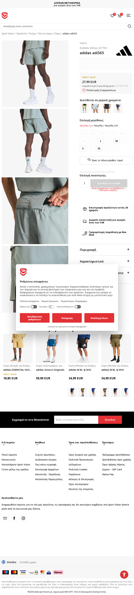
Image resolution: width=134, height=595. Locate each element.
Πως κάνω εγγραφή (45, 464)
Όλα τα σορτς (45, 33)
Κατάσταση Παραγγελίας (49, 479)
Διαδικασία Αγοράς (46, 459)
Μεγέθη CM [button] (111, 125)
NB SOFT (69, 591)
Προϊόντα (21, 33)
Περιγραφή (88, 250)
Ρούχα (32, 33)
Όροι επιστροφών (79, 484)
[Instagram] (23, 518)
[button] (67, 26)
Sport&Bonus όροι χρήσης (116, 459)
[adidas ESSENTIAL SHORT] (18, 348)
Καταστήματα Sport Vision (16, 464)
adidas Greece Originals (50, 369)
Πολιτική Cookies (78, 469)
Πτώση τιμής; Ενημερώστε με (101, 90)
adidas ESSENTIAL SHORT (18, 369)
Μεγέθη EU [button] (86, 125)
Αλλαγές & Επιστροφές (81, 479)
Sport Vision (8, 33)
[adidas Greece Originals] (50, 348)
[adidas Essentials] (93, 392)
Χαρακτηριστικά (92, 261)
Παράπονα (74, 474)
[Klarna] (58, 572)
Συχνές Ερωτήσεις (45, 454)
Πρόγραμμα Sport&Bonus (116, 454)
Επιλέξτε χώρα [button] (28, 562)
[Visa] (49, 572)
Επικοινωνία (9, 459)
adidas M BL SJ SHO (80, 369)
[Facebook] (14, 518)
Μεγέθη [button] (98, 125)
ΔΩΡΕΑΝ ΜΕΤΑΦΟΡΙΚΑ (67, 3)
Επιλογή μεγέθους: (92, 120)
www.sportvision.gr (43, 591)
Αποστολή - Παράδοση (47, 474)
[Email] (5, 518)
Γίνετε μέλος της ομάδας (15, 469)
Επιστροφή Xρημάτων (47, 469)
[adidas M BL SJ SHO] (83, 348)
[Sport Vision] (5, 15)
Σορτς (57, 33)
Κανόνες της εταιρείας (81, 489)
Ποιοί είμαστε (9, 454)
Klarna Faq (107, 474)
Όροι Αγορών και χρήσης (82, 454)
